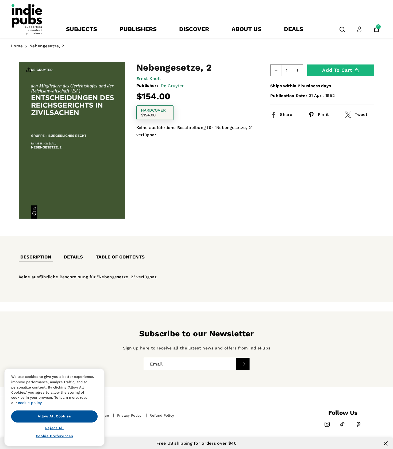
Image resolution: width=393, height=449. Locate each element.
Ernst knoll (148, 78)
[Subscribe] (242, 364)
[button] (342, 29)
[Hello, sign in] (359, 29)
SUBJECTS (81, 29)
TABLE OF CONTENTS (120, 257)
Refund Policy (161, 415)
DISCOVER (194, 29)
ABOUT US (246, 29)
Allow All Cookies (54, 416)
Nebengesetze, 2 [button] (46, 46)
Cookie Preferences (54, 436)
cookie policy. (30, 403)
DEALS (293, 29)
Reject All (54, 428)
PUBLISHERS (138, 29)
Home (17, 46)
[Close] (385, 443)
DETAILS (73, 257)
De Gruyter (172, 85)
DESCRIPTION (35, 257)
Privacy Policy (129, 415)
